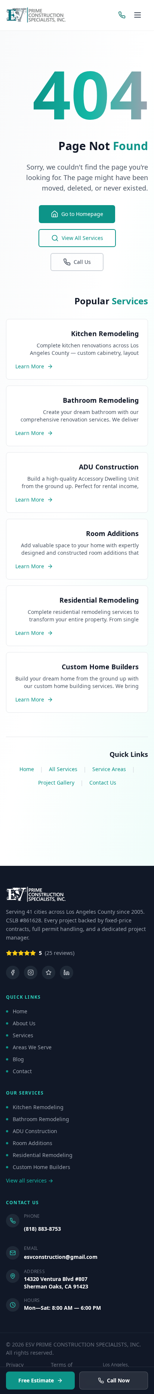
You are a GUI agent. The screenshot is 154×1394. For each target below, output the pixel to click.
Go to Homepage (82, 213)
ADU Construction (35, 1131)
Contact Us (102, 782)
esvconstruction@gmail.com (61, 1256)
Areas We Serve (32, 1047)
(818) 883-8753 (42, 1228)
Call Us (82, 261)
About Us (24, 1023)
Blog (18, 1059)
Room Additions (32, 1143)
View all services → (29, 1180)
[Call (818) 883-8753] (122, 15)
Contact (22, 1071)
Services (23, 1035)
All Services (63, 769)
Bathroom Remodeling (41, 1119)
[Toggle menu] (139, 15)
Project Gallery (56, 782)
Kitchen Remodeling (38, 1107)
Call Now (118, 1380)
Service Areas (109, 769)
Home (26, 769)
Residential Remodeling (43, 1155)
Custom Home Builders (41, 1167)
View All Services (82, 237)
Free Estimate (36, 1380)
